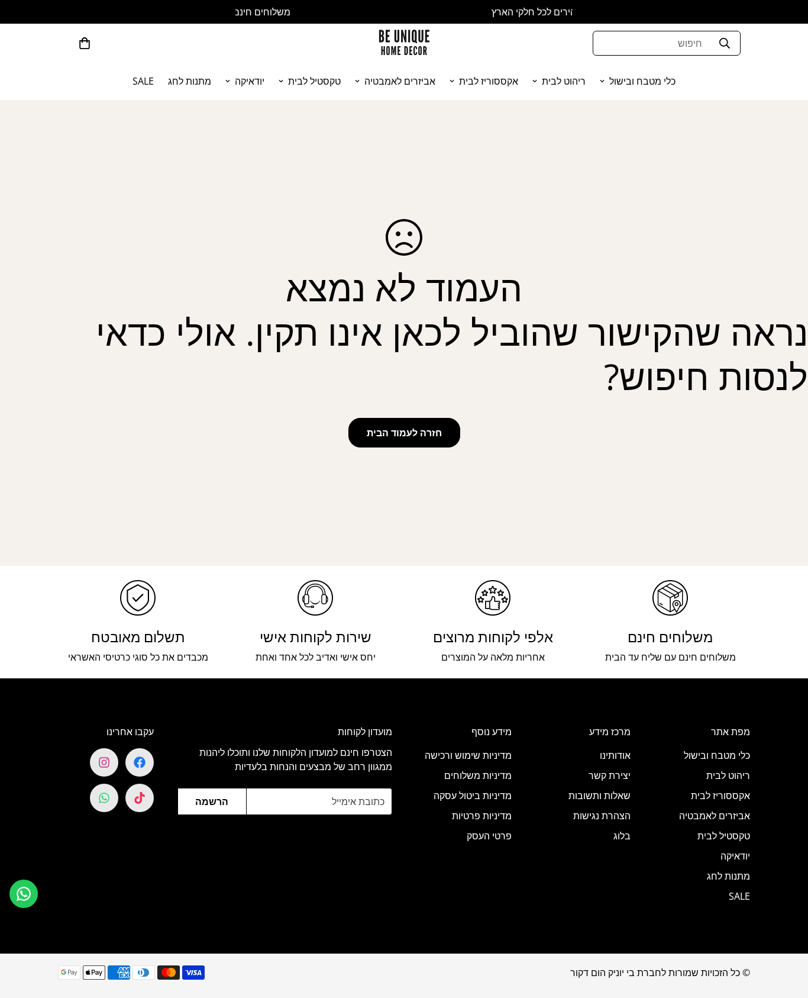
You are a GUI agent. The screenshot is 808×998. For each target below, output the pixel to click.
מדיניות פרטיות (482, 815)
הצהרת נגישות (602, 815)
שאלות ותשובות (599, 795)
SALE (143, 81)
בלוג (622, 835)
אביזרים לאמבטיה (399, 81)
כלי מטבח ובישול (642, 81)
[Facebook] (139, 762)
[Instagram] (104, 762)
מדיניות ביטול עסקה (473, 795)
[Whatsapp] (104, 798)
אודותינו (615, 755)
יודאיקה (249, 81)
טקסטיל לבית (314, 81)
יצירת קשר (610, 775)
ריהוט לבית (564, 81)
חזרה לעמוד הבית (404, 432)
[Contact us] (23, 894)
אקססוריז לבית (488, 81)
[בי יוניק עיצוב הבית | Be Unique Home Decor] (404, 43)
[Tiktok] (139, 798)
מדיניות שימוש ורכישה (468, 755)
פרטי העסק (489, 835)
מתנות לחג (189, 81)
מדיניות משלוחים (478, 775)
